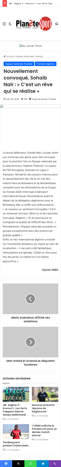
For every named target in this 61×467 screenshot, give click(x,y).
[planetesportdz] (33, 23)
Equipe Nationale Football (29, 56)
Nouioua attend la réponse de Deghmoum (43, 408)
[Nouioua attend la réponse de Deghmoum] (45, 394)
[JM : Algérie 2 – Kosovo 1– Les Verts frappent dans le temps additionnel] (16, 394)
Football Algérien (46, 63)
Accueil (10, 56)
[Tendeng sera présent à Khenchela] (16, 431)
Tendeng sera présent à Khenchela (15, 444)
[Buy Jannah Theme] (30, 45)
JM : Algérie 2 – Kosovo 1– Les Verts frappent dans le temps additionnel (15, 409)
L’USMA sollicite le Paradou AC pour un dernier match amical (44, 430)
